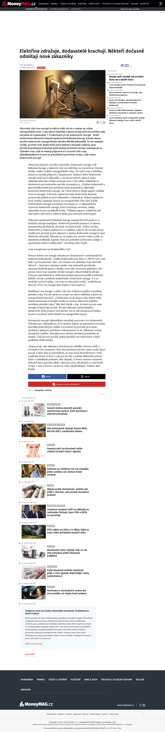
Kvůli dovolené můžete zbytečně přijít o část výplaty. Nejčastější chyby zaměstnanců (68, 573)
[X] (101, 122)
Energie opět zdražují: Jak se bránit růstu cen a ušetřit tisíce (126, 78)
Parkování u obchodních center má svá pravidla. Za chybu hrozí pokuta (66, 592)
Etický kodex (51, 714)
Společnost (76, 9)
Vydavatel (77, 714)
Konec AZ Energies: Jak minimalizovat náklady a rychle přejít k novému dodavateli (125, 102)
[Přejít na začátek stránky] (143, 714)
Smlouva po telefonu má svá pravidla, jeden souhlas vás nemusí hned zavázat (68, 471)
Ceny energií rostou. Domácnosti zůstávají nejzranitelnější (127, 86)
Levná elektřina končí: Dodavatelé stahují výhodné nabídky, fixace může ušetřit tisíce (126, 120)
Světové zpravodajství (59, 9)
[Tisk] (104, 122)
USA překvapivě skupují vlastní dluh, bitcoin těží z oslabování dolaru (67, 430)
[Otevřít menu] (160, 4)
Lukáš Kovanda (36, 643)
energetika (39, 390)
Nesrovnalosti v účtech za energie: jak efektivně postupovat (125, 93)
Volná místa (113, 714)
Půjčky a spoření (68, 4)
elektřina (48, 390)
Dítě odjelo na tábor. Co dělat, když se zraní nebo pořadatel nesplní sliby (68, 531)
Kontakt (69, 714)
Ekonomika (44, 4)
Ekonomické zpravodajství (36, 9)
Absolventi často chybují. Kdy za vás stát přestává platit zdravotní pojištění (67, 553)
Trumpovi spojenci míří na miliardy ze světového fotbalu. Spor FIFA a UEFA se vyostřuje (68, 512)
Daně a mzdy (94, 4)
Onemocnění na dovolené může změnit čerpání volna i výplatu (64, 450)
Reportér (144, 4)
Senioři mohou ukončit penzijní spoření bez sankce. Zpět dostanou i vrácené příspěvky (67, 411)
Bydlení (134, 4)
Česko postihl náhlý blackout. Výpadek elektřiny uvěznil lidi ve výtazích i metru (126, 111)
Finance (54, 4)
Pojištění (82, 4)
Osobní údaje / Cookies (98, 714)
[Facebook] (98, 122)
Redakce (61, 714)
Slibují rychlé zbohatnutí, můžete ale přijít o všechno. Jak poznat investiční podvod (68, 492)
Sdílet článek (126, 65)
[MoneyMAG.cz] (19, 3)
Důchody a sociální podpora (115, 4)
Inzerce (85, 714)
